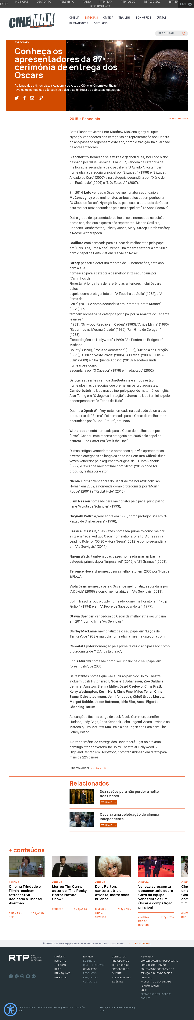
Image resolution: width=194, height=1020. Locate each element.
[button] (19, 98)
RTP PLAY (88, 956)
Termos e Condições (74, 1007)
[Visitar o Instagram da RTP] (22, 976)
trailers (125, 17)
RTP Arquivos (100, 6)
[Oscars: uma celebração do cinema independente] (82, 819)
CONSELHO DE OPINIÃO (153, 965)
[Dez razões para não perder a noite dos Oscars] (82, 796)
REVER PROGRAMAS (94, 965)
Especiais (91, 17)
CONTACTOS (119, 956)
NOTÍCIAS (59, 956)
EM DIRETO (89, 961)
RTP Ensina (60, 977)
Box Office (143, 17)
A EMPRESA (147, 956)
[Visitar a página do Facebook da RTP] (11, 976)
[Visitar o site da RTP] (4, 4)
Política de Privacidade (22, 1007)
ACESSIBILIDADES (121, 977)
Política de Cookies (49, 1007)
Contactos (90, 981)
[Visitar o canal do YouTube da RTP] (28, 976)
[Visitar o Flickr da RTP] (34, 976)
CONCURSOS (90, 969)
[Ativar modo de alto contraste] (10, 1009)
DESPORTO (60, 961)
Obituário (101, 23)
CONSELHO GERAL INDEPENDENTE (159, 961)
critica (108, 17)
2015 (74, 118)
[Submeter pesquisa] (184, 33)
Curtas (161, 17)
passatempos (78, 23)
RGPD (144, 990)
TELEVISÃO (60, 965)
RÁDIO (57, 969)
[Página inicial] (32, 20)
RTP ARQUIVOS (62, 973)
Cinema (74, 17)
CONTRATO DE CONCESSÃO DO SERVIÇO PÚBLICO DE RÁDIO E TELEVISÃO (157, 973)
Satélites (117, 981)
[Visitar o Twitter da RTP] (17, 976)
